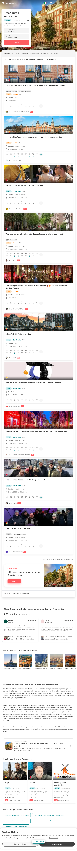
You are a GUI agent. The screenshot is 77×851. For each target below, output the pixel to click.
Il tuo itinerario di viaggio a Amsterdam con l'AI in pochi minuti (38, 744)
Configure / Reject (20, 844)
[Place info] (28, 20)
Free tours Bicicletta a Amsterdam (16, 821)
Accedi (63, 3)
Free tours (7, 594)
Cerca (16, 42)
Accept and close (57, 844)
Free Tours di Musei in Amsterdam (16, 826)
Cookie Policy (54, 838)
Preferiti (55, 3)
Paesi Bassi (16, 594)
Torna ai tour (39, 842)
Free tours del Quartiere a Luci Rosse (17, 815)
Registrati (72, 3)
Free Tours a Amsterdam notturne (43, 821)
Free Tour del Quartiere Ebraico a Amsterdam (48, 815)
